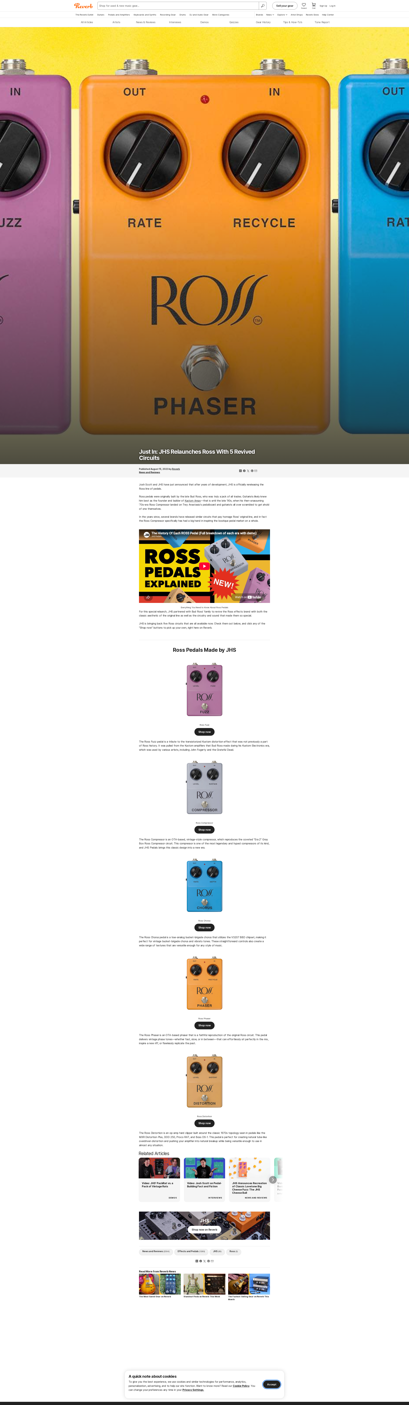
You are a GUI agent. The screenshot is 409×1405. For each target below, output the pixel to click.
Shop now (204, 731)
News (269, 14)
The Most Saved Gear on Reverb (155, 1296)
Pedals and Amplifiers (119, 14)
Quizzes (234, 22)
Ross (234, 1251)
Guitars (100, 14)
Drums (183, 14)
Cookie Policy (241, 1385)
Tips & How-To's (292, 22)
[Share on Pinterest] (252, 471)
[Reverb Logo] (83, 5)
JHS (217, 1251)
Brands (259, 14)
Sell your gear (284, 5)
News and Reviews (149, 472)
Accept (271, 1384)
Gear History (263, 22)
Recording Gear (168, 14)
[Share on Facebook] (244, 471)
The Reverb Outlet (84, 14)
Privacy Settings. (193, 1389)
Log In (333, 5)
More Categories (220, 14)
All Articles (87, 22)
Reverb (176, 469)
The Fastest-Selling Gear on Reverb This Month (248, 1298)
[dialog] (204, 1384)
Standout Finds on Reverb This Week (202, 1296)
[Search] (262, 6)
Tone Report (322, 22)
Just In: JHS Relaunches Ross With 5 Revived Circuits (197, 455)
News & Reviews (145, 22)
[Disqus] (204, 1349)
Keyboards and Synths (145, 14)
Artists (116, 22)
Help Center (328, 14)
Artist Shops (297, 14)
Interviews (175, 22)
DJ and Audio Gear (199, 14)
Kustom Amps (193, 500)
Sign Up (323, 5)
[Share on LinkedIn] (240, 471)
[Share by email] (256, 471)
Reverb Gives (312, 14)
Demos (204, 22)
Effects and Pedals (191, 1251)
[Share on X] (248, 471)
